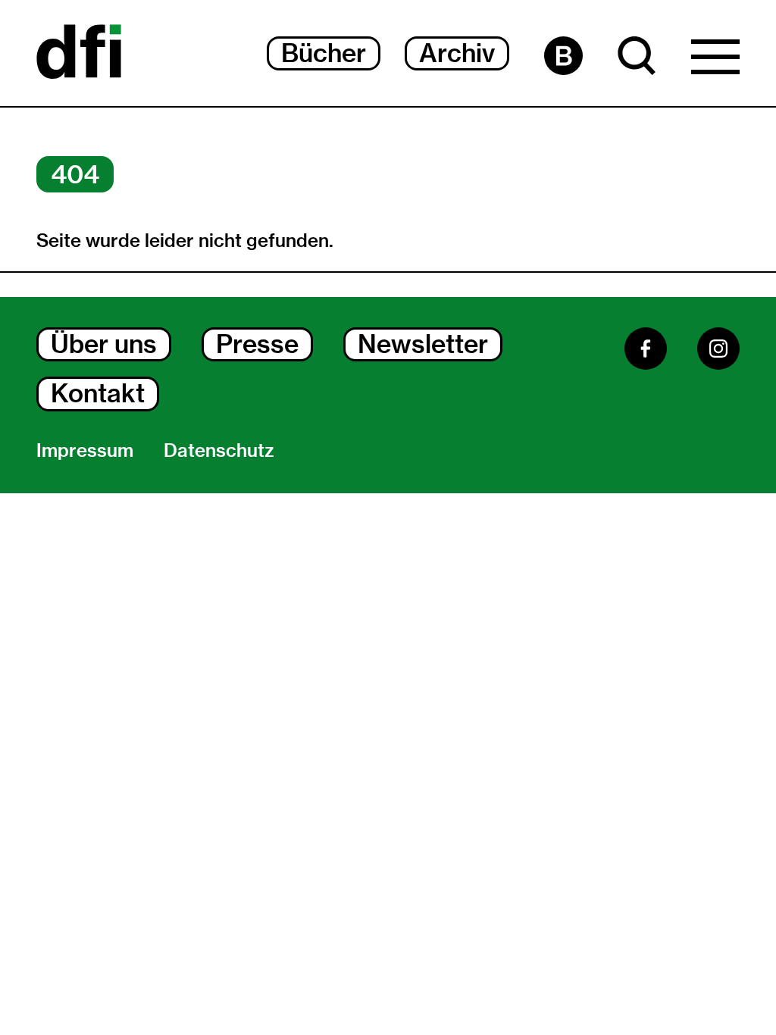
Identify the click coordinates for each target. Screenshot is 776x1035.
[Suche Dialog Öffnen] (637, 55)
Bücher (323, 53)
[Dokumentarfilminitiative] (78, 53)
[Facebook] (645, 348)
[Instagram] (718, 348)
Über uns (104, 344)
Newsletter (423, 344)
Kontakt (98, 393)
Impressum (84, 450)
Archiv (457, 53)
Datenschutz (219, 450)
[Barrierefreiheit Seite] (563, 55)
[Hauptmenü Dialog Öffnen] (715, 60)
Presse (257, 344)
